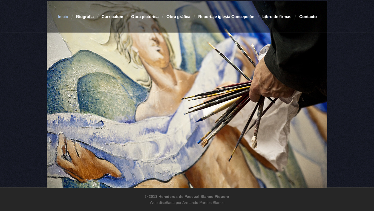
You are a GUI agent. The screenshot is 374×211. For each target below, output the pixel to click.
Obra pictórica (145, 16)
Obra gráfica (178, 16)
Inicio (63, 16)
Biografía (85, 16)
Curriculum (112, 16)
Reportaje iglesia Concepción (226, 16)
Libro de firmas (276, 16)
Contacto (308, 16)
